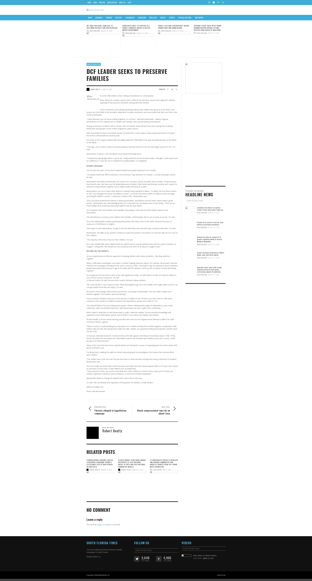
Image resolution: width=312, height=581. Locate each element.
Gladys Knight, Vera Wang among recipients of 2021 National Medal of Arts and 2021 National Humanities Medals (132, 463)
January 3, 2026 (106, 470)
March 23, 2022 (208, 558)
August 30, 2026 (213, 213)
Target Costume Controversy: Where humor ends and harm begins (137, 26)
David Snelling (95, 33)
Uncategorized (93, 64)
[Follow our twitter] (137, 559)
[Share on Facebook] (168, 89)
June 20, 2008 (107, 89)
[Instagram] (213, 2)
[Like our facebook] (158, 559)
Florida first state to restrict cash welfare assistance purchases (210, 223)
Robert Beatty (95, 470)
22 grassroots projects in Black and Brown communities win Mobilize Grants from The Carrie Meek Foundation (164, 463)
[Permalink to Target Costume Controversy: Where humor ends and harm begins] (138, 41)
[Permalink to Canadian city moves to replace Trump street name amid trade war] (190, 211)
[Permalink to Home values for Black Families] (186, 559)
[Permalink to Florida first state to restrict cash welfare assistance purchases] (190, 226)
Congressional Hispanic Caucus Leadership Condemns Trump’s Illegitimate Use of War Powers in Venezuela (100, 463)
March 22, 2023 (138, 470)
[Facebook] (209, 2)
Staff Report (157, 470)
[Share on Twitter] (172, 89)
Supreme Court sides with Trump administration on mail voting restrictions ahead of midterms (172, 27)
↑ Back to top (220, 575)
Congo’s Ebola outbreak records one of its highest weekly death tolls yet (209, 27)
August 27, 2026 (106, 33)
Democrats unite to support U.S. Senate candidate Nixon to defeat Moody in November (101, 27)
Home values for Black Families (205, 555)
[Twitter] (218, 2)
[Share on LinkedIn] (176, 89)
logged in (100, 524)
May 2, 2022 (167, 470)
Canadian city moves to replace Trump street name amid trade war (210, 208)
